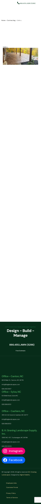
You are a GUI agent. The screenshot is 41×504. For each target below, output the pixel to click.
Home (3, 20)
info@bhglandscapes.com (11, 384)
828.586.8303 (6, 404)
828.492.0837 (6, 389)
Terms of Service (12, 498)
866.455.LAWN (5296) (27, 3)
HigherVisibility (25, 475)
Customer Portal (12, 487)
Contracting (11, 20)
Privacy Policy (11, 493)
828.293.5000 (7, 446)
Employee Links (11, 483)
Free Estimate (20, 351)
